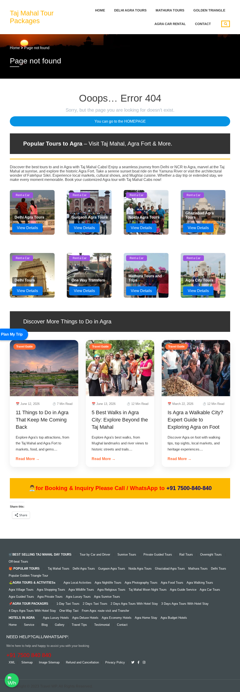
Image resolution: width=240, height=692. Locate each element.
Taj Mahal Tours (58, 568)
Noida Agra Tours (140, 568)
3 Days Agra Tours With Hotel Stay (185, 603)
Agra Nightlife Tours (108, 582)
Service (29, 624)
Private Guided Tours (157, 554)
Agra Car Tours (210, 589)
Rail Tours (186, 554)
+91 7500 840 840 (28, 655)
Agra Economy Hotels (116, 617)
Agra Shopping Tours (51, 589)
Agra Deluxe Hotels (85, 617)
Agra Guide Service (183, 589)
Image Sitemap (49, 662)
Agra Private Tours (50, 596)
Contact (203, 24)
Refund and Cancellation (82, 662)
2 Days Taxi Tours (95, 603)
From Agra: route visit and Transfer (105, 610)
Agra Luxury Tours (78, 596)
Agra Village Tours (21, 589)
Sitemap (27, 662)
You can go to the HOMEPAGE (120, 121)
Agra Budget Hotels (174, 617)
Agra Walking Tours (200, 582)
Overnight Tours (211, 554)
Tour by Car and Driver (95, 554)
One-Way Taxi (69, 610)
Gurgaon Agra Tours (111, 568)
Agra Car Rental (170, 24)
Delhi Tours (218, 568)
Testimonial (102, 624)
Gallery (59, 624)
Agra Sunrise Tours (107, 596)
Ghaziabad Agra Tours (170, 568)
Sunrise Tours (126, 554)
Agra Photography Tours (141, 582)
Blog (44, 624)
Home (100, 10)
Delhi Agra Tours (130, 10)
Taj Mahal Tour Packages (32, 17)
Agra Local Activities (77, 582)
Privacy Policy (115, 662)
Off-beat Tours (18, 561)
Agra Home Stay (146, 617)
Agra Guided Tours (21, 596)
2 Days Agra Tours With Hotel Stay (134, 603)
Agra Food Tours (172, 582)
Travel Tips (79, 624)
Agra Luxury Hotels (56, 617)
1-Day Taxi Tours (67, 603)
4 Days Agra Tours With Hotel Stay (32, 610)
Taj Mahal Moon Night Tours (148, 589)
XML (12, 662)
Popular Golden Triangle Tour (28, 575)
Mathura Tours (170, 10)
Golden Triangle (209, 10)
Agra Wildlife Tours (81, 589)
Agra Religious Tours (111, 589)
